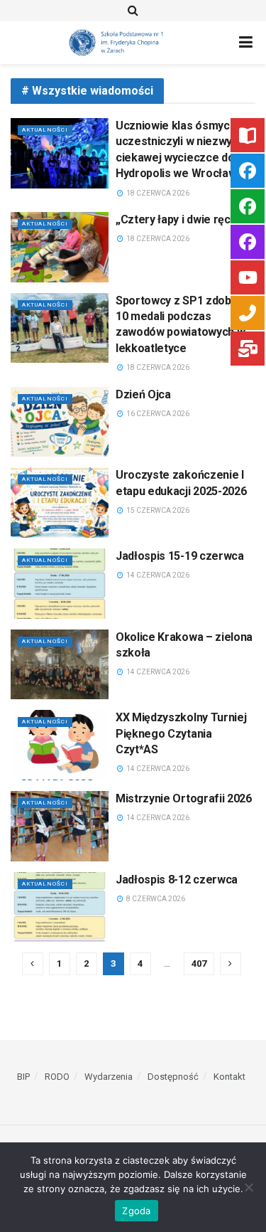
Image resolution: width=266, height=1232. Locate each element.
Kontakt (229, 1076)
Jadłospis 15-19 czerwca (180, 556)
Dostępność (173, 1076)
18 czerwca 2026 (157, 193)
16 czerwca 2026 (157, 414)
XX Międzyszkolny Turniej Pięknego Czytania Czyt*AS (181, 733)
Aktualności (45, 130)
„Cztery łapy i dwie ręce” (179, 219)
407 (199, 963)
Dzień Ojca (143, 394)
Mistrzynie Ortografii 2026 (184, 798)
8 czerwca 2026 (155, 899)
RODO (57, 1076)
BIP (23, 1076)
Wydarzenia (108, 1076)
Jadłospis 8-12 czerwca (177, 879)
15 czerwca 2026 (157, 510)
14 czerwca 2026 (157, 575)
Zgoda (136, 1210)
